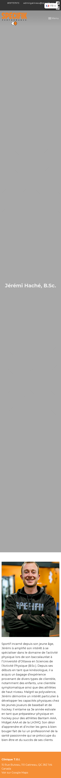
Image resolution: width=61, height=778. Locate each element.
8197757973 (13, 3)
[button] (51, 5)
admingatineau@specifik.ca (38, 3)
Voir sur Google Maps (15, 772)
